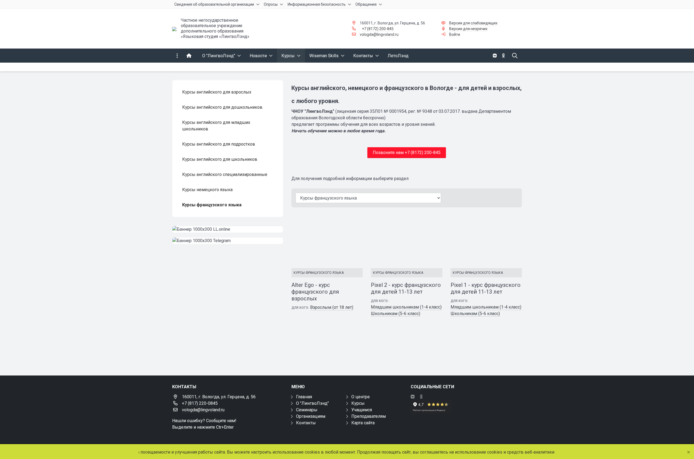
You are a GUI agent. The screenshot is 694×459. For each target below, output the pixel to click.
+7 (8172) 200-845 (378, 29)
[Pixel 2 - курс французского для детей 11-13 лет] (406, 240)
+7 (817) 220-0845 (200, 403)
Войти (454, 34)
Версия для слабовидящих (473, 23)
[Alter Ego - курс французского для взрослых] (327, 240)
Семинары (306, 409)
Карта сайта (363, 422)
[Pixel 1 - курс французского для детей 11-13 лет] (486, 240)
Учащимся (361, 409)
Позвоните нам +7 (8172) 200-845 (407, 152)
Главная (304, 396)
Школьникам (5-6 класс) (395, 313)
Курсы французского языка (319, 273)
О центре (360, 396)
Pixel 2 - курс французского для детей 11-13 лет (406, 288)
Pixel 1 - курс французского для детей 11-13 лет (485, 288)
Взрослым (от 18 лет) (331, 307)
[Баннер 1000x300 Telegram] (227, 240)
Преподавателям (368, 416)
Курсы (358, 403)
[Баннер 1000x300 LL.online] (227, 229)
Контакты (306, 422)
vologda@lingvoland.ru (379, 34)
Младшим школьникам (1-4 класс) (406, 307)
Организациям (310, 416)
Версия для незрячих (468, 29)
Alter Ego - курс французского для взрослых (315, 292)
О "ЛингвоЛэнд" (312, 403)
